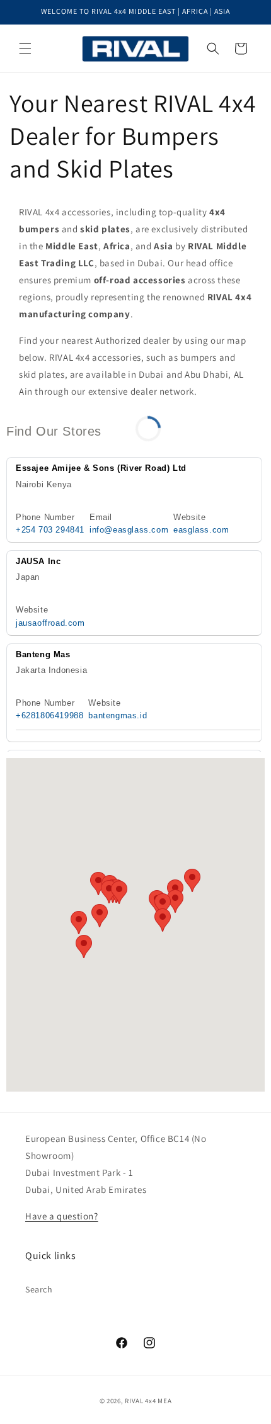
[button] (25, 48)
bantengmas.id (117, 715)
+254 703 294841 (50, 529)
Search (39, 1289)
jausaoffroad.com (50, 623)
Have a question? (61, 1216)
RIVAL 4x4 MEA (148, 1400)
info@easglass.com (128, 529)
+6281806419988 (49, 715)
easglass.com (201, 529)
